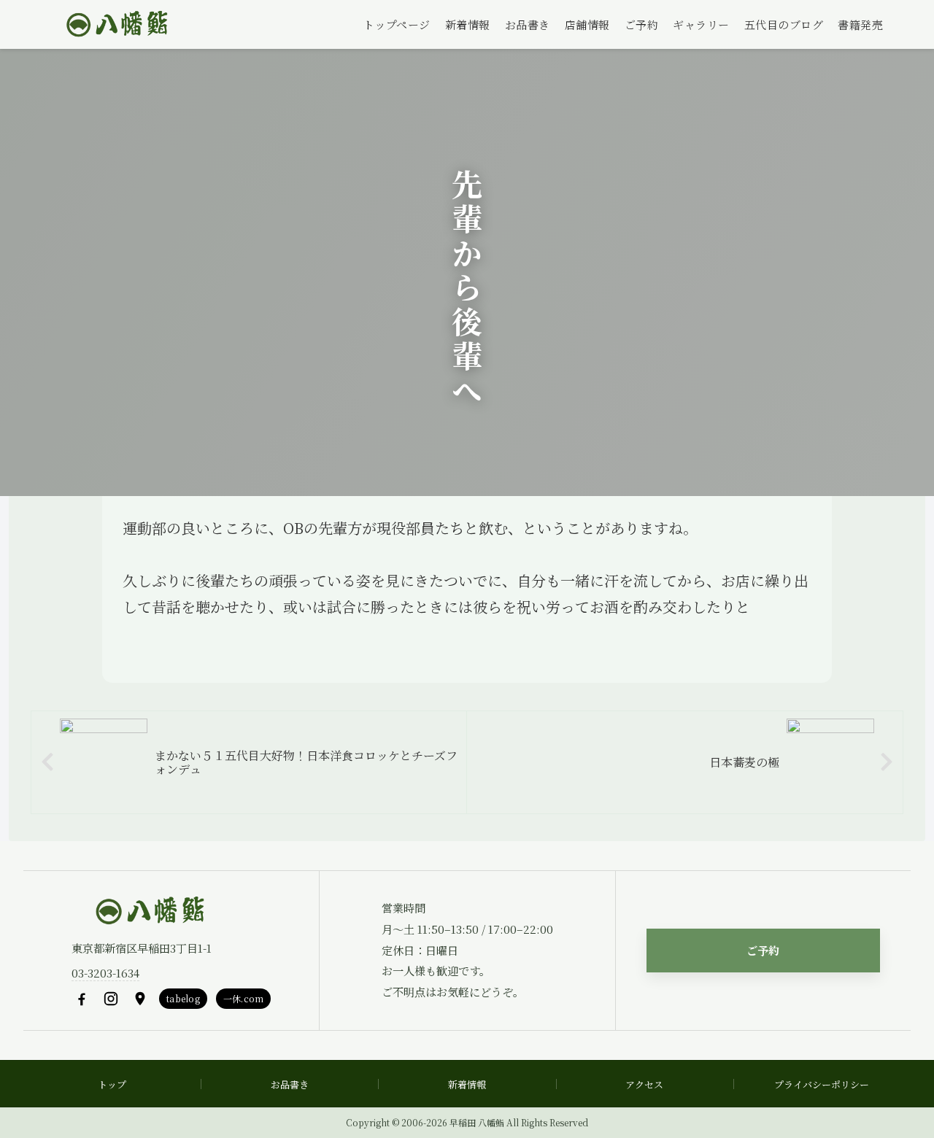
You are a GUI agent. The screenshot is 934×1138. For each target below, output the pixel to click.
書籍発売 (860, 24)
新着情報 (467, 24)
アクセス (644, 1084)
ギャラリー (701, 24)
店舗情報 (587, 24)
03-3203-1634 (105, 972)
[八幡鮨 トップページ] (115, 25)
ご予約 (642, 24)
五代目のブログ (784, 24)
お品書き (527, 24)
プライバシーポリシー (821, 1084)
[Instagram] (111, 998)
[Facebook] (82, 998)
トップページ (397, 24)
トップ (112, 1084)
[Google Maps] (140, 998)
